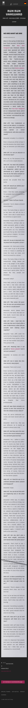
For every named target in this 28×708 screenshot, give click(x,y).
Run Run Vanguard (18, 109)
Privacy (22, 691)
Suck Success (8, 663)
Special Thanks (5, 691)
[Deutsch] (25, 3)
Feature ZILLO (4, 668)
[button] (3, 3)
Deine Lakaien (19, 68)
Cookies (3, 694)
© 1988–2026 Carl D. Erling (7, 699)
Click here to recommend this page (13, 682)
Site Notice (15, 691)
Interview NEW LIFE (6, 671)
